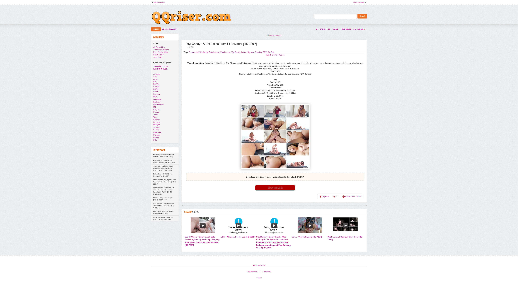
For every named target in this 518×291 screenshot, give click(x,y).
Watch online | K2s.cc (275, 55)
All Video (191, 47)
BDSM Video (158, 55)
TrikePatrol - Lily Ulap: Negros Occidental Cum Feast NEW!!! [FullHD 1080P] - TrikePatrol (163, 168)
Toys (155, 117)
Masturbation (158, 104)
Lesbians (156, 102)
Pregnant (156, 109)
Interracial (157, 132)
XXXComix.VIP (259, 265)
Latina (243, 52)
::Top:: (259, 278)
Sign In (155, 29)
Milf (154, 107)
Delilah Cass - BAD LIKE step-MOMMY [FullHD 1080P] (163, 175)
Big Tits (156, 84)
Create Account (169, 29)
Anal (155, 76)
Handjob (156, 125)
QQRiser (325, 196)
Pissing (156, 112)
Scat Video (157, 57)
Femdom (156, 94)
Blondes (156, 120)
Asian (155, 79)
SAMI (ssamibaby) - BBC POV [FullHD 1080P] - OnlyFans (163, 218)
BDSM (156, 89)
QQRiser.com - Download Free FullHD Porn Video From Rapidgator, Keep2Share (191, 18)
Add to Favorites (158, 2)
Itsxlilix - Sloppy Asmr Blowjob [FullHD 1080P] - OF (163, 199)
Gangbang (157, 99)
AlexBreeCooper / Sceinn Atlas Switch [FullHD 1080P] (163, 212)
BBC (155, 82)
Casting (156, 130)
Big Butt (271, 52)
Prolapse (156, 135)
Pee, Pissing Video (160, 52)
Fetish (155, 92)
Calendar (358, 29)
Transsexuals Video (161, 50)
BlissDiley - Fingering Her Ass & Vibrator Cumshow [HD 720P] (163, 155)
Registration (252, 272)
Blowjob (156, 87)
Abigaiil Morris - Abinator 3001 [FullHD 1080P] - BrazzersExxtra (164, 161)
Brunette (156, 122)
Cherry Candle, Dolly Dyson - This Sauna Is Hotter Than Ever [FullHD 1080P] (164, 182)
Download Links (275, 188)
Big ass (251, 52)
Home (335, 29)
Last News (346, 29)
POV (265, 52)
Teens (155, 115)
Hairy (155, 97)
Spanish (258, 52)
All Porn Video (159, 47)
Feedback (267, 272)
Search (362, 16)
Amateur (156, 74)
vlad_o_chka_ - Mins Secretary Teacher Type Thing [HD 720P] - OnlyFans (163, 206)
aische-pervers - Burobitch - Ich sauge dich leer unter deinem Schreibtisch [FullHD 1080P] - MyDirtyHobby (163, 191)
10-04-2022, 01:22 (353, 196)
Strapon (156, 127)
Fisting (156, 137)
